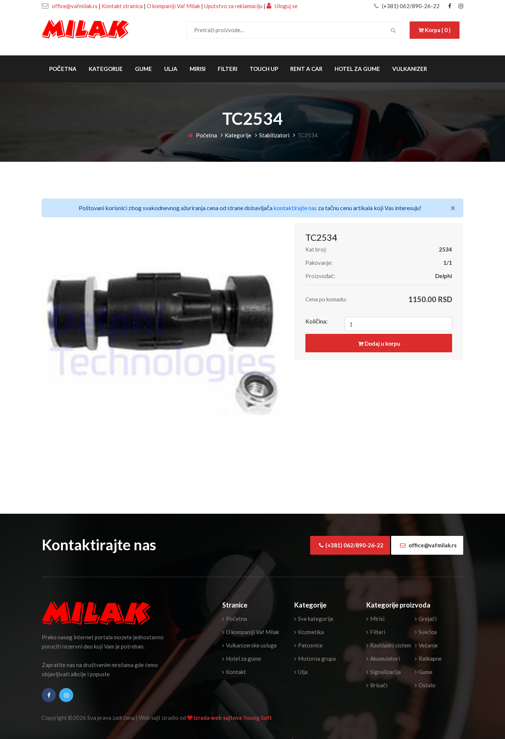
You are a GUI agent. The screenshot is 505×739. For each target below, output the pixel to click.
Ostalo (426, 685)
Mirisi (198, 68)
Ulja (170, 68)
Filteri (227, 68)
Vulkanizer (409, 68)
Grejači (427, 618)
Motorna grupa (316, 658)
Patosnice (310, 645)
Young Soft (257, 717)
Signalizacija (385, 671)
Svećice (427, 632)
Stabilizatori (274, 135)
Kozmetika (310, 632)
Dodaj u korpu (381, 343)
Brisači (378, 685)
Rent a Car (306, 68)
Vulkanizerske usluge (251, 645)
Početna (63, 68)
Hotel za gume (357, 68)
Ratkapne (429, 658)
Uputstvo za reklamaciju (234, 6)
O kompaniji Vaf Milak (173, 6)
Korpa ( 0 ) (437, 30)
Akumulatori (384, 658)
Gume (143, 68)
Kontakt (235, 671)
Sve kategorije (315, 618)
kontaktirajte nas (295, 207)
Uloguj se (286, 6)
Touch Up (264, 68)
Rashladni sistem (390, 645)
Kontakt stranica (122, 6)
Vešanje (427, 645)
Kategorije (106, 68)
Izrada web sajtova (218, 717)
